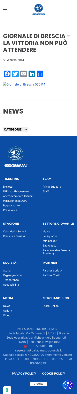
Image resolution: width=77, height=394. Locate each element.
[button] (5, 8)
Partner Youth (52, 275)
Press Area (10, 210)
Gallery (7, 310)
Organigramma (12, 275)
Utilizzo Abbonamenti (16, 191)
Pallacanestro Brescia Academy (56, 252)
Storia (6, 270)
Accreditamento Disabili (18, 196)
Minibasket (50, 240)
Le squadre (50, 236)
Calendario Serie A (15, 231)
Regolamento (11, 205)
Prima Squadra (52, 186)
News (46, 231)
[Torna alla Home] (38, 8)
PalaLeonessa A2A (15, 200)
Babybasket (50, 245)
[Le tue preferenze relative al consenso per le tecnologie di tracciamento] (7, 390)
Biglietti (8, 186)
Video (6, 315)
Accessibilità (11, 284)
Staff (46, 191)
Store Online (51, 305)
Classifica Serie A (14, 236)
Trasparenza (11, 279)
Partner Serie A (52, 270)
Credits (38, 383)
